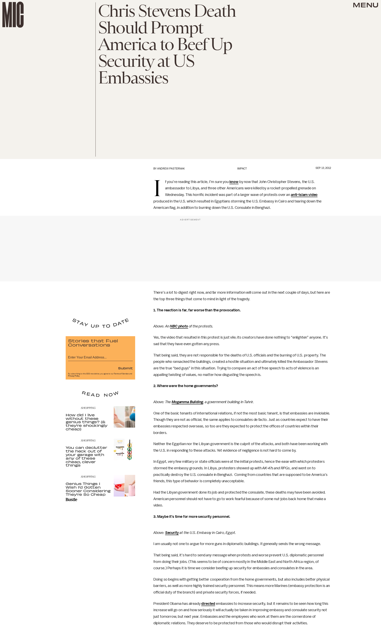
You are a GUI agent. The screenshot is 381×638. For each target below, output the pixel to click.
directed (208, 604)
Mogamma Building (187, 402)
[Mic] (13, 15)
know (234, 182)
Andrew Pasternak (171, 168)
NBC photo (179, 326)
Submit (125, 368)
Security (172, 533)
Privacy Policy (74, 376)
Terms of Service (121, 374)
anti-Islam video (304, 195)
